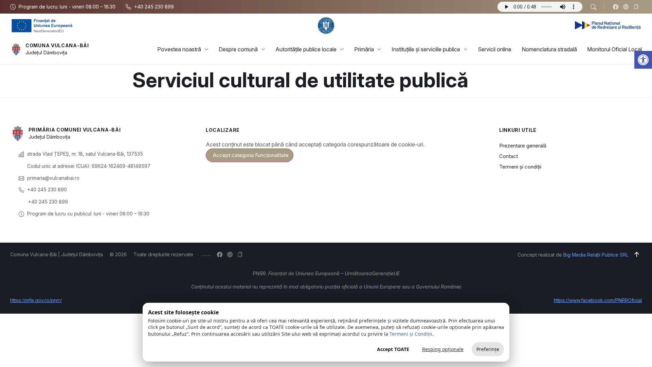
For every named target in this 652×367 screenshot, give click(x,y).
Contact (508, 156)
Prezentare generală (522, 145)
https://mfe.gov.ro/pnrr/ (36, 300)
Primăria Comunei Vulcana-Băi (75, 130)
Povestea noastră (179, 49)
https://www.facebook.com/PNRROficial (598, 300)
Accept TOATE (393, 349)
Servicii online (494, 49)
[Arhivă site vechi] (637, 7)
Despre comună (238, 49)
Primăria (364, 49)
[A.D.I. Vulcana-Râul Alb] (627, 7)
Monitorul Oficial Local (614, 49)
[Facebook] (617, 7)
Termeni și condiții (520, 166)
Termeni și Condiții (411, 334)
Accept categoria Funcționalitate (251, 155)
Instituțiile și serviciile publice (426, 49)
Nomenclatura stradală (549, 49)
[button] (643, 60)
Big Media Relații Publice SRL (595, 255)
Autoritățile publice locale (306, 49)
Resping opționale (443, 349)
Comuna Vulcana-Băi (57, 45)
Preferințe (487, 349)
